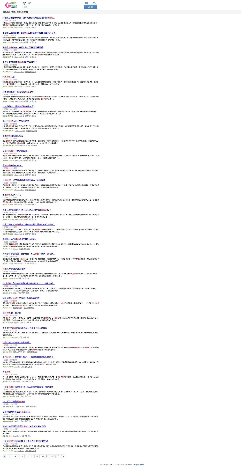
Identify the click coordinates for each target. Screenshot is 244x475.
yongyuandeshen (19, 451)
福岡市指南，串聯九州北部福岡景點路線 (23, 47)
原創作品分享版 (26, 367)
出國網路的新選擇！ (14, 136)
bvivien (15, 249)
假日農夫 (16, 396)
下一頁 (59, 456)
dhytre (15, 278)
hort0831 (16, 436)
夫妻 (7, 372)
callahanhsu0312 (19, 27)
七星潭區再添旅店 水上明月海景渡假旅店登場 (25, 441)
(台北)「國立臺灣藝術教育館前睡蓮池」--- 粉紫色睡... (29, 283)
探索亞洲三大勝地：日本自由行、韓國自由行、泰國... (29, 224)
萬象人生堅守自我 (19, 352)
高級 (94, 3)
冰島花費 (9, 77)
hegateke (16, 323)
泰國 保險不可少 (12, 195)
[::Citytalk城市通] (11, 8)
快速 (86, 3)
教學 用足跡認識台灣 (14, 269)
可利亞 (17, 421)
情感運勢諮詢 (17, 308)
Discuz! (109, 464)
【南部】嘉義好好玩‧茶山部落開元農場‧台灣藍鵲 (28, 387)
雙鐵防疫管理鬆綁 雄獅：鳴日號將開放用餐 (24, 426)
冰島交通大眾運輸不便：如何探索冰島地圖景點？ (27, 210)
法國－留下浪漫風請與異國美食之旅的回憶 (24, 180)
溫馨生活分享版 (30, 27)
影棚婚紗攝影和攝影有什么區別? (19, 239)
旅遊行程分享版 (30, 116)
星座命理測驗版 (29, 308)
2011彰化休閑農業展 (14, 401)
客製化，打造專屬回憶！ (16, 151)
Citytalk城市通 (139, 464)
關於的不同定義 (12, 313)
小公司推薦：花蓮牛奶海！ (17, 121)
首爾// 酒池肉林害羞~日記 (16, 412)
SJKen (15, 293)
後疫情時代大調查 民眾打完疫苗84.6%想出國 (25, 328)
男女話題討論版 (27, 382)
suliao (16, 337)
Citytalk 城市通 (19, 406)
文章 (24, 3)
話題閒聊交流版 (31, 131)
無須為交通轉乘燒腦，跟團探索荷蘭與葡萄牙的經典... (29, 18)
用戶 (29, 3)
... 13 (42, 456)
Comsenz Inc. (128, 464)
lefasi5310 (17, 367)
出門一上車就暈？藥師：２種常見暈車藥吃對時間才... (29, 357)
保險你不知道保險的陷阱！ (17, 342)
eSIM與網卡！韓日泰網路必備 (18, 106)
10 (37, 456)
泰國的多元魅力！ (13, 165)
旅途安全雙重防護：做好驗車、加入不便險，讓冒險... (29, 254)
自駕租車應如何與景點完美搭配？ (20, 62)
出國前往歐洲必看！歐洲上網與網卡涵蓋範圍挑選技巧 (29, 33)
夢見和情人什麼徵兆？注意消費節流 (21, 298)
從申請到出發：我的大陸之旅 (18, 92)
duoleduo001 (17, 382)
